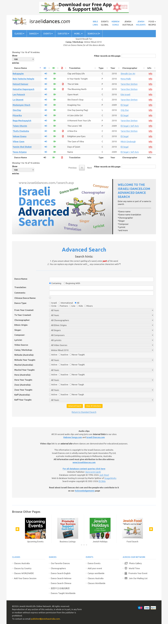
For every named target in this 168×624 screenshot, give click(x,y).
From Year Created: (24, 310)
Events (47, 33)
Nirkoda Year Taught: (24, 360)
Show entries (15, 59)
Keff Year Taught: (23, 400)
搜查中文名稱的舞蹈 (60, 588)
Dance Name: (20, 279)
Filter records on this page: (107, 56)
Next (89, 167)
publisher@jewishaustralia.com (45, 619)
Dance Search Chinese (61, 583)
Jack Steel (104, 475)
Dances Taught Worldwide (63, 593)
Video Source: (21, 345)
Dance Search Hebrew (61, 578)
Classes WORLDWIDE (24, 573)
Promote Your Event (137, 573)
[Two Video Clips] (54, 126)
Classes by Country (22, 568)
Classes (19, 33)
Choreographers (58, 568)
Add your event (95, 568)
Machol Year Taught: (24, 370)
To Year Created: (22, 315)
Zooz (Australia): (22, 385)
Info (149, 68)
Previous (73, 167)
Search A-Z (93, 33)
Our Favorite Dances (60, 563)
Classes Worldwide (96, 583)
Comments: (19, 293)
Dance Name (20, 68)
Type (101, 68)
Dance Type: (20, 303)
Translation (74, 68)
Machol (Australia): (23, 365)
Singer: (17, 330)
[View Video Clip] (54, 73)
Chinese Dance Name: (25, 298)
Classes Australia (22, 563)
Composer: (19, 335)
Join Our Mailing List (137, 578)
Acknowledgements (85, 491)
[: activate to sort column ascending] (45, 68)
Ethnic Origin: (21, 325)
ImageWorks (110, 478)
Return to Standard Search (84, 412)
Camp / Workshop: (23, 350)
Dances (33, 33)
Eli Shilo (102, 481)
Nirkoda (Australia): (24, 355)
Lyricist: (18, 340)
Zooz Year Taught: (23, 390)
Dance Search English (60, 573)
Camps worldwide (96, 573)
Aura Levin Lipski (93, 472)
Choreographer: (22, 320)
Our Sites (63, 33)
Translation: (20, 287)
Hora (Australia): (22, 375)
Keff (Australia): (22, 395)
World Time (133, 568)
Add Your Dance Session (25, 578)
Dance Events (94, 563)
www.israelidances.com (84, 462)
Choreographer (129, 68)
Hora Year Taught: (23, 380)
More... (77, 33)
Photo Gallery (135, 563)
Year (113, 68)
